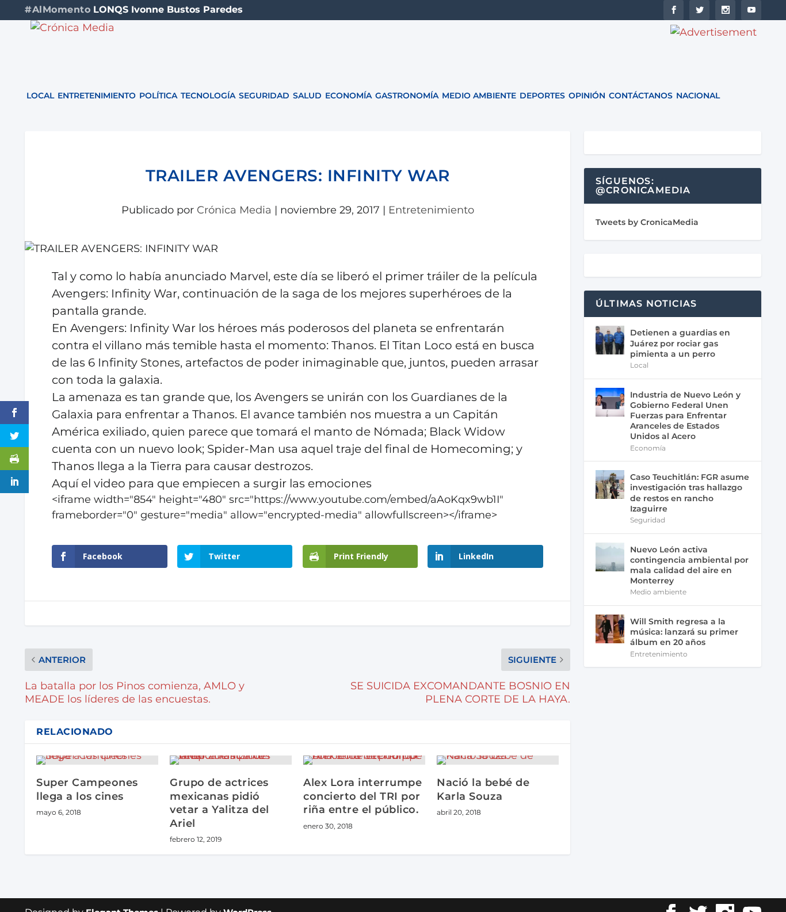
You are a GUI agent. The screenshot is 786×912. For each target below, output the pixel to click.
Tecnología (208, 96)
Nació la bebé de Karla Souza (483, 789)
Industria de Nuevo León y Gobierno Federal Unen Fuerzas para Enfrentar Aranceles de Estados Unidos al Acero (685, 416)
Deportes (542, 96)
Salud (307, 96)
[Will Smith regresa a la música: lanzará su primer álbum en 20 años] (610, 629)
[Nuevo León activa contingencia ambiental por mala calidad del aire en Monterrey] (610, 557)
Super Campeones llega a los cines (87, 789)
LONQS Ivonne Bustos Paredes (168, 9)
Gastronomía (406, 96)
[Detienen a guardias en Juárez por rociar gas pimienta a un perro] (610, 340)
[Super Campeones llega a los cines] (97, 760)
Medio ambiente (479, 96)
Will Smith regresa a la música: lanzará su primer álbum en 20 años (684, 631)
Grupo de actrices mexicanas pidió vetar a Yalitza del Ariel (219, 802)
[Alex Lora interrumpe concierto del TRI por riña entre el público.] (364, 760)
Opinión (586, 96)
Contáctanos (641, 96)
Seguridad (264, 96)
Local (40, 96)
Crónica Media (234, 210)
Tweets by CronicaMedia (647, 222)
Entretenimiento (97, 96)
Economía (348, 96)
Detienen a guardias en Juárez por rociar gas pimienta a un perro (680, 342)
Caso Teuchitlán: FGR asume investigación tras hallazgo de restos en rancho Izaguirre (689, 493)
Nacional (698, 96)
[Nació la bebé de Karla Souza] (498, 760)
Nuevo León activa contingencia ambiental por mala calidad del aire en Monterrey (689, 565)
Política (158, 96)
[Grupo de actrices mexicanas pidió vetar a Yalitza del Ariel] (231, 760)
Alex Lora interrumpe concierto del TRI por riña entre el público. (362, 796)
